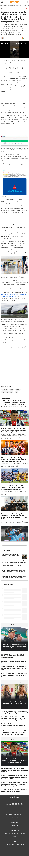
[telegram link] (19, 803)
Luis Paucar (8, 38)
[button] (2, 2)
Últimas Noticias (14, 817)
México (14, 814)
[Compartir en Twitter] (12, 68)
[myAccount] (27, 2)
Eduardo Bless (16, 5)
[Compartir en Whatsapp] (6, 68)
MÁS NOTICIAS (14, 544)
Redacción (12, 825)
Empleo (17, 825)
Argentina (12, 810)
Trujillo (11, 389)
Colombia (17, 810)
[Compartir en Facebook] (9, 68)
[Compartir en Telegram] (18, 68)
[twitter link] (10, 803)
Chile (16, 392)
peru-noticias (4, 389)
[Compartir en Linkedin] (15, 68)
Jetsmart (18, 389)
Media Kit (14, 836)
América (7, 810)
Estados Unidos (9, 814)
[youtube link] (16, 803)
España (21, 810)
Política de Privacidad (20, 844)
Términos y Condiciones (9, 844)
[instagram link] (13, 803)
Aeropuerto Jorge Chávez (7, 392)
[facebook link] (7, 803)
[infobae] (14, 2)
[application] (14, 49)
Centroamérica (20, 814)
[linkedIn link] (22, 803)
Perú (2, 8)
